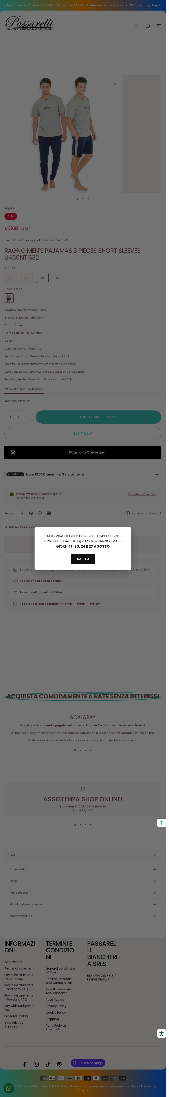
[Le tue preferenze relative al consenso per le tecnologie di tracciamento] (161, 823)
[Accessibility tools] (161, 1033)
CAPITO (83, 559)
